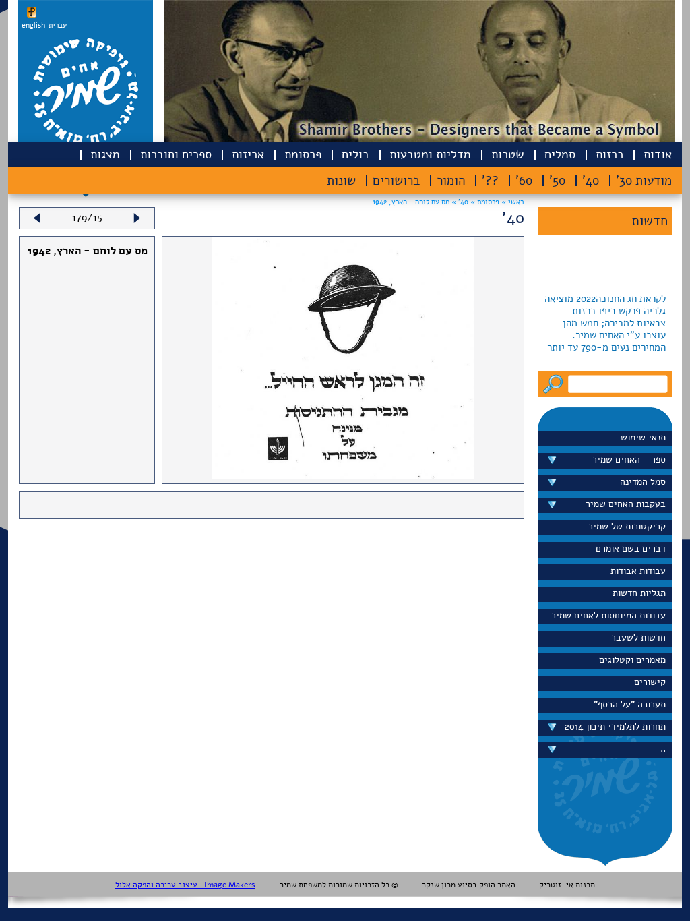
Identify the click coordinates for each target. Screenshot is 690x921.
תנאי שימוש (643, 437)
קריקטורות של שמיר (627, 526)
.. (663, 748)
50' (557, 180)
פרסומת (302, 154)
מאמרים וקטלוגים (632, 659)
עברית (58, 25)
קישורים (650, 682)
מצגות (105, 154)
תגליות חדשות (639, 593)
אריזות (248, 154)
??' (490, 180)
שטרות (507, 154)
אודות (658, 154)
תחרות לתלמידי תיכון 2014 (615, 726)
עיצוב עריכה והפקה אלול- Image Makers (185, 884)
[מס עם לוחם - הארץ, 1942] (343, 476)
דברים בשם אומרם (631, 548)
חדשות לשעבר (638, 637)
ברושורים (396, 180)
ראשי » (512, 202)
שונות (341, 180)
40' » (458, 202)
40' (590, 180)
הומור (451, 180)
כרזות (609, 154)
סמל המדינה (643, 481)
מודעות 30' (644, 180)
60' (523, 180)
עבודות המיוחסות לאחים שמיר (608, 615)
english (33, 25)
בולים (355, 154)
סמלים (559, 154)
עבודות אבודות (638, 570)
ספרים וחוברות (176, 154)
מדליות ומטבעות (430, 154)
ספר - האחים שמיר (629, 459)
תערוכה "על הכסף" (630, 704)
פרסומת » (483, 202)
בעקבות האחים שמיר (626, 504)
